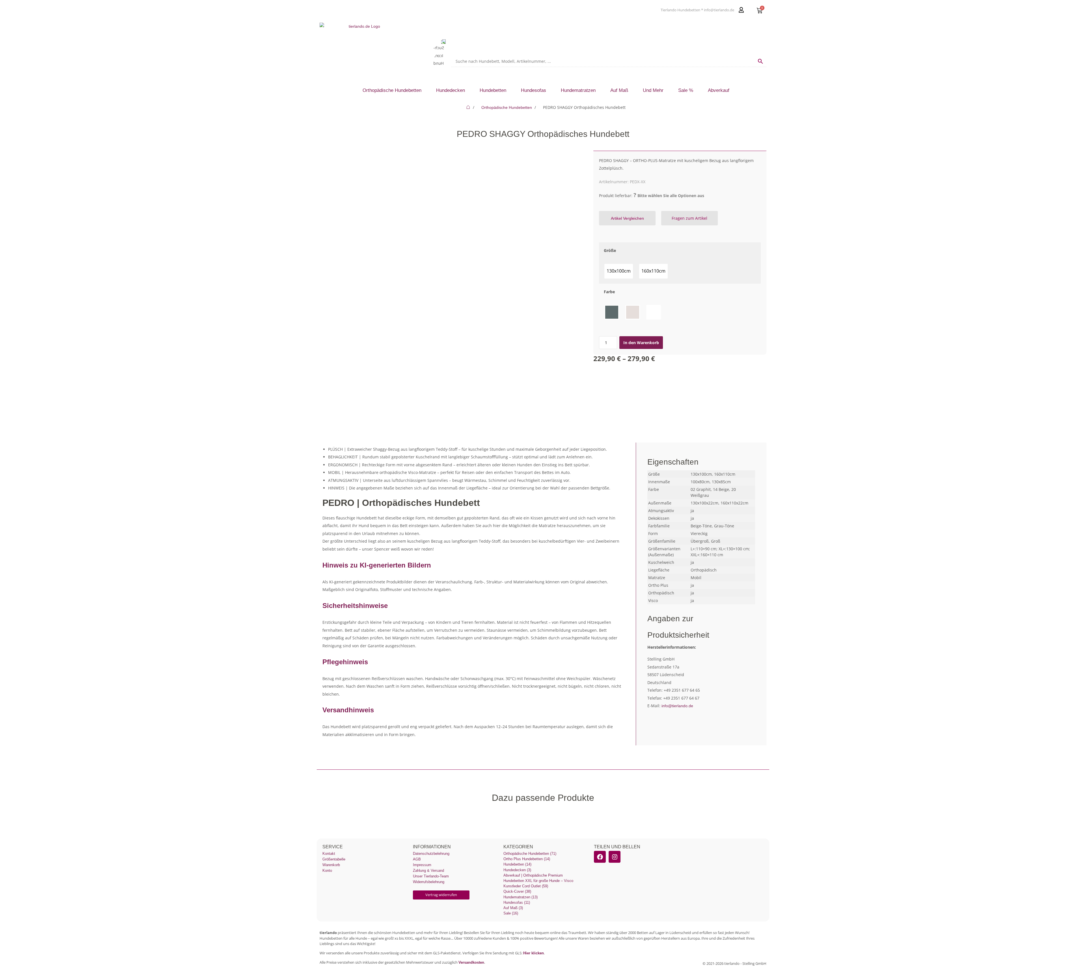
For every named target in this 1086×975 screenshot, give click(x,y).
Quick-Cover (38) (517, 891)
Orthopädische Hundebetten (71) (529, 853)
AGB (417, 859)
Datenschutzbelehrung (431, 853)
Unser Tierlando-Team (431, 876)
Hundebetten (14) (517, 864)
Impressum (422, 865)
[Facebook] (600, 857)
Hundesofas (533, 90)
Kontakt (328, 853)
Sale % (685, 90)
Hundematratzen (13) (520, 897)
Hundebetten (493, 90)
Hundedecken (450, 90)
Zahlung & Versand (428, 870)
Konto (327, 870)
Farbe (609, 291)
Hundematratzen (578, 90)
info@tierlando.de (677, 706)
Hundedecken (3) (517, 870)
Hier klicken (533, 953)
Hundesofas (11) (516, 902)
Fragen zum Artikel (689, 218)
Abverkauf (718, 90)
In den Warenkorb (641, 342)
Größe (610, 250)
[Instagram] (614, 857)
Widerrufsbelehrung (428, 882)
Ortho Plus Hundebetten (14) (526, 859)
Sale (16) (510, 913)
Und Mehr (653, 90)
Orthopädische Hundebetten (392, 90)
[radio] (619, 271)
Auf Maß (619, 90)
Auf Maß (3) (513, 908)
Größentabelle (333, 859)
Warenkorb (331, 865)
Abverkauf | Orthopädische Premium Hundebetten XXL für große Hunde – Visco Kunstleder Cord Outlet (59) (538, 880)
